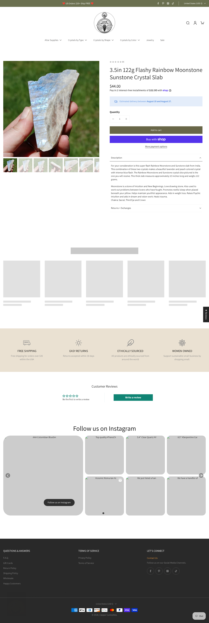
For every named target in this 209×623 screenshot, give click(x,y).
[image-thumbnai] (10, 165)
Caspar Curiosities (108, 614)
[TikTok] (172, 3)
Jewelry (150, 40)
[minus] (113, 118)
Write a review (133, 397)
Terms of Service (86, 562)
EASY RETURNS (78, 351)
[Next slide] (201, 475)
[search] (187, 22)
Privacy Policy (84, 557)
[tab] (103, 513)
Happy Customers (12, 583)
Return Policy (9, 567)
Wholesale (8, 578)
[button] (156, 130)
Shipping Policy (10, 573)
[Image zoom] (51, 109)
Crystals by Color (128, 40)
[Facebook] (158, 3)
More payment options (156, 146)
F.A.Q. (5, 557)
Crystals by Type (76, 40)
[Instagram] (168, 3)
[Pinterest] (163, 3)
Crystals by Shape (101, 40)
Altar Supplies (51, 40)
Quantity (115, 112)
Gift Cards (8, 562)
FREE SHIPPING (26, 351)
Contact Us (152, 558)
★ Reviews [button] (206, 314)
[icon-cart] (202, 22)
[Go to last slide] (8, 475)
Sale (162, 40)
